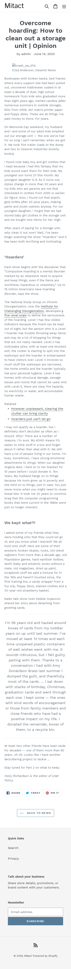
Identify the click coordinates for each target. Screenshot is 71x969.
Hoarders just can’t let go (30, 419)
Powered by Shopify (45, 955)
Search (13, 848)
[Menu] (64, 6)
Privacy (13, 858)
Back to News (38, 812)
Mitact (28, 955)
